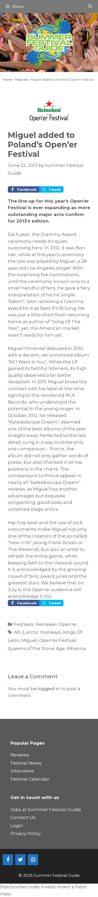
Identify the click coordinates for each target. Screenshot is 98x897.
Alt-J (19, 632)
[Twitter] (20, 859)
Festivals (21, 79)
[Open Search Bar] (90, 6)
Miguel (29, 640)
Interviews (22, 771)
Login (16, 825)
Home (7, 79)
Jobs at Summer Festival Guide (45, 809)
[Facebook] (8, 859)
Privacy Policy (25, 833)
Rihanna (76, 648)
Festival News (26, 763)
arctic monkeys (43, 632)
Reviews (19, 754)
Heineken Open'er (56, 624)
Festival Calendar (29, 779)
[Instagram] (33, 859)
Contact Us (23, 817)
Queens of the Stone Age (36, 648)
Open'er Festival (57, 640)
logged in (49, 688)
